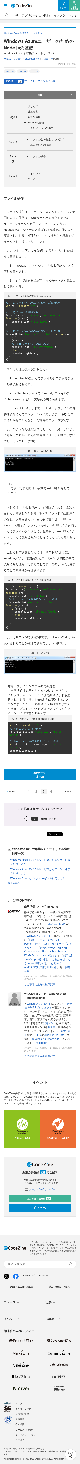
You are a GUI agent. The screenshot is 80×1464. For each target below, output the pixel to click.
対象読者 (33, 111)
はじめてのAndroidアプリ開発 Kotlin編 (44, 965)
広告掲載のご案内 (59, 1287)
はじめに (33, 106)
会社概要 (19, 1424)
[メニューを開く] (5, 5)
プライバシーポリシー (26, 1434)
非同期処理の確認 (40, 145)
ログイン (41, 1208)
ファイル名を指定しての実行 (47, 139)
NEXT (68, 791)
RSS (38, 1035)
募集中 (51, 1027)
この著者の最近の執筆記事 (39, 984)
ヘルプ (18, 1403)
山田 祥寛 (48, 58)
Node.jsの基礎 (36, 122)
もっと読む (14, 882)
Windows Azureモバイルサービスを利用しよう (37, 878)
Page (13, 117)
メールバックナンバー (42, 1189)
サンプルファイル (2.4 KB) (40, 81)
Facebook (41, 1043)
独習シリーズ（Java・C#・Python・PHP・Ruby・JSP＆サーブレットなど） (48, 943)
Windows (22, 71)
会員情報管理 (22, 1413)
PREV (12, 791)
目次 (40, 95)
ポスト (56, 834)
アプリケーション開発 (36, 15)
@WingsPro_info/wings (45, 1039)
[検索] (7, 15)
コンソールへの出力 (42, 128)
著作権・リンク (23, 1408)
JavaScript (9, 71)
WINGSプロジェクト (39, 936)
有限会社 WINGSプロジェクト (48, 1005)
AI (16, 15)
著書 (63, 1031)
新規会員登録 (41, 1198)
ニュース (10, 1302)
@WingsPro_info (54, 1035)
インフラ (59, 15)
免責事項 (19, 1419)
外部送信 (19, 1439)
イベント (35, 173)
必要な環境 (34, 117)
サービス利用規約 (24, 1429)
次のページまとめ (40, 774)
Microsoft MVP (56, 924)
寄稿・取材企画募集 (21, 1287)
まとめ (31, 179)
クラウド (34, 71)
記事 (49, 1302)
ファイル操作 (38, 156)
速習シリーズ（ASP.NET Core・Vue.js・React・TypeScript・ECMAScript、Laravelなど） (46, 951)
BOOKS (51, 1319)
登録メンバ (49, 1023)
